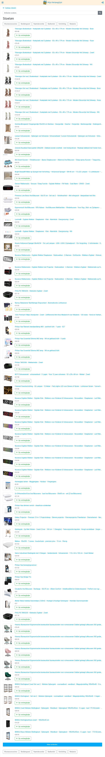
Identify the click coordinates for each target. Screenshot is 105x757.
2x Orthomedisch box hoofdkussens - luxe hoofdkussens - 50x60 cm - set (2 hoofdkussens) (48, 493)
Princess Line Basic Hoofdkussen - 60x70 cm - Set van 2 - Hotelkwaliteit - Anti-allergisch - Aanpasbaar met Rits (55, 196)
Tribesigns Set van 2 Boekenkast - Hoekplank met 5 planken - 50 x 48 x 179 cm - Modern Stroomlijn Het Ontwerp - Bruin (58, 88)
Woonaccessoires (10, 24)
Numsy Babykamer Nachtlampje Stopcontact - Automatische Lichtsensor (41, 303)
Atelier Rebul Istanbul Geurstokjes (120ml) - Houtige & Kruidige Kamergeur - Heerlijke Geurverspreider (51, 601)
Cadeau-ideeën (10, 8)
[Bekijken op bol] (8, 33)
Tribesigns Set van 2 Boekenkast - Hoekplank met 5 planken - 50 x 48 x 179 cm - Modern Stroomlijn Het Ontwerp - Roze (58, 100)
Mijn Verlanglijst (54, 2)
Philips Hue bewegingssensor (26, 565)
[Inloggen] (102, 2)
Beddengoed (25, 24)
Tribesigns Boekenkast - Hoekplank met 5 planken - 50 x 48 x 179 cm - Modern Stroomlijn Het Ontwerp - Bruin (54, 29)
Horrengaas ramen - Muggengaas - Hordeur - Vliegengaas (35, 482)
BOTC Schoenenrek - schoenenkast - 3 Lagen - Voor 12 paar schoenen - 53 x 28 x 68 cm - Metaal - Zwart (52, 374)
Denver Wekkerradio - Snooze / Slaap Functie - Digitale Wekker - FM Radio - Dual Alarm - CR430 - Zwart (52, 184)
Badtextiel (51, 24)
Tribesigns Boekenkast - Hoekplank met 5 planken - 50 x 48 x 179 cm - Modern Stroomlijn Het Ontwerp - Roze (54, 41)
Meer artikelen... (52, 744)
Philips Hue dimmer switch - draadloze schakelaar (33, 505)
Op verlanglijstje (24, 35)
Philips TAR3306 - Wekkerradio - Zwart (29, 362)
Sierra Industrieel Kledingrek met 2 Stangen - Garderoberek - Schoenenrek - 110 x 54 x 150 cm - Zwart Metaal (54, 553)
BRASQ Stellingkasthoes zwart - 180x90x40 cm (32, 720)
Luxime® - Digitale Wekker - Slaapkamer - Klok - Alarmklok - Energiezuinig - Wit (43, 231)
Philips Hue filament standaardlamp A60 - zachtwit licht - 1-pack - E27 (40, 327)
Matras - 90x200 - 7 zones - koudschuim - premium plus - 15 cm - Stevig (41, 541)
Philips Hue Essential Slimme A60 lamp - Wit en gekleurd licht (37, 350)
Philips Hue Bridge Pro (23, 577)
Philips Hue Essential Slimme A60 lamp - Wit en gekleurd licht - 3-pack (40, 339)
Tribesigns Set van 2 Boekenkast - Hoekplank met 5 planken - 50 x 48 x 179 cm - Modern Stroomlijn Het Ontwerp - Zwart (58, 76)
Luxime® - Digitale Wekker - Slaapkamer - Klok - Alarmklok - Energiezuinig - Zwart (44, 219)
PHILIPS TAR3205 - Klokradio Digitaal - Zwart (31, 291)
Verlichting (62, 24)
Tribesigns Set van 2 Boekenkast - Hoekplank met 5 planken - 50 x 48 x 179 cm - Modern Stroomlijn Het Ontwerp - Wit (57, 112)
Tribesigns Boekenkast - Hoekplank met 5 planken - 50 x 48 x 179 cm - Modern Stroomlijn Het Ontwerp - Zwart (54, 53)
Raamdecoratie (38, 24)
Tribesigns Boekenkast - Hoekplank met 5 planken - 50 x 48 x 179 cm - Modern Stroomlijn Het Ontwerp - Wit (53, 64)
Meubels (73, 24)
